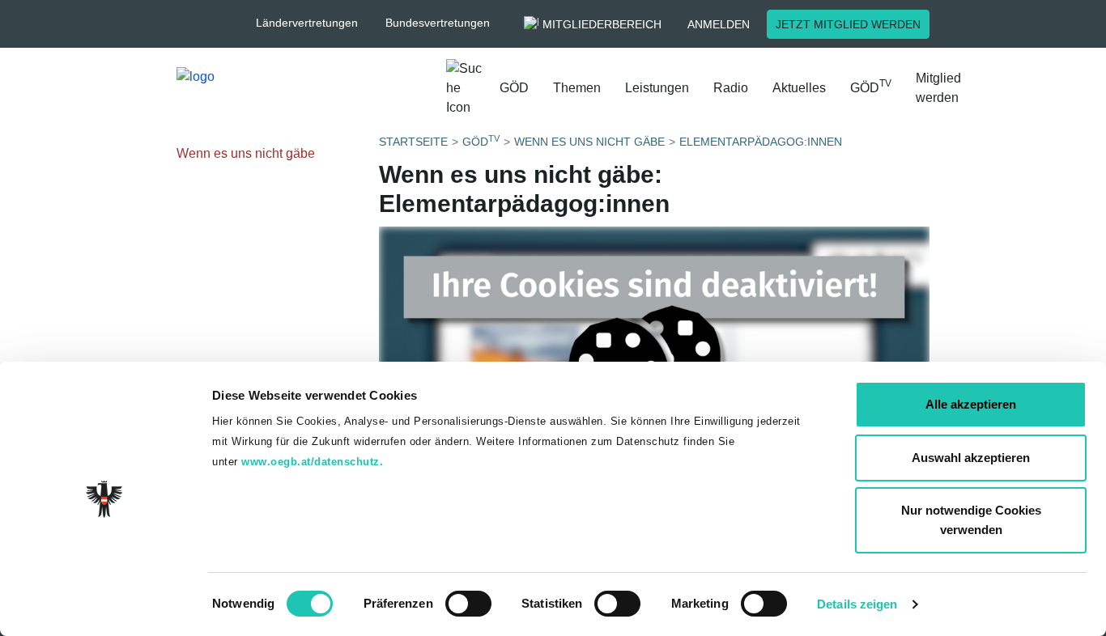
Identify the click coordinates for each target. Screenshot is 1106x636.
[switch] (468, 604)
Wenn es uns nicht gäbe (246, 153)
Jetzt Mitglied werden (848, 24)
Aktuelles (799, 88)
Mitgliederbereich (601, 24)
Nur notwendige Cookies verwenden (971, 519)
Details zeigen (857, 604)
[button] (314, 23)
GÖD (514, 88)
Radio (730, 88)
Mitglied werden (938, 87)
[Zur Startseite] (305, 92)
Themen (577, 88)
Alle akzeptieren (970, 404)
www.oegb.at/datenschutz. (312, 462)
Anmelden (718, 24)
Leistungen (657, 88)
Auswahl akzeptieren (971, 457)
